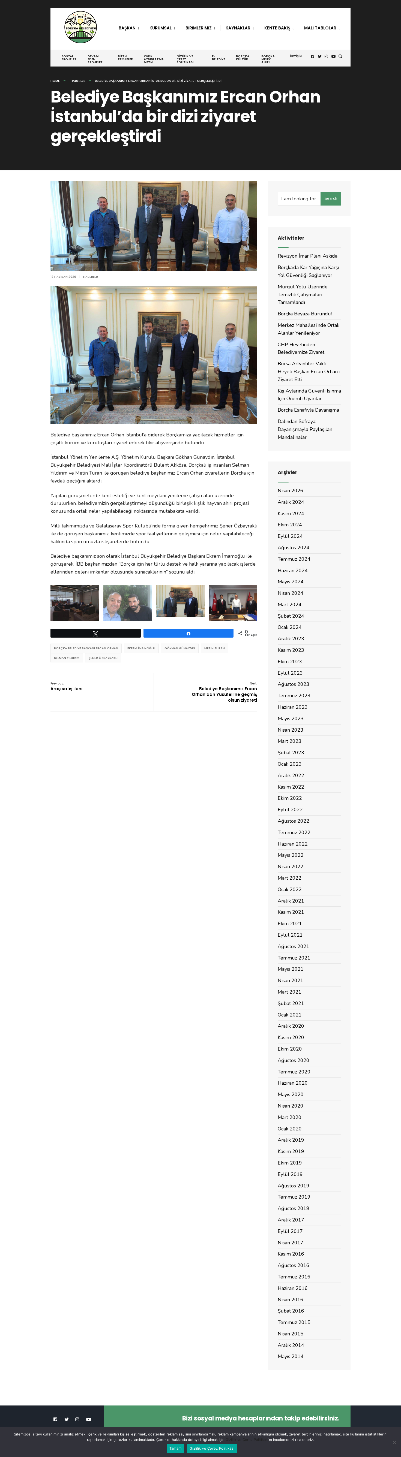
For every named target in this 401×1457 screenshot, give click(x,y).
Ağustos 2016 (293, 1265)
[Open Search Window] (340, 56)
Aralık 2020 (291, 1026)
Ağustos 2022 (293, 821)
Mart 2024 (289, 604)
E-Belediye (218, 57)
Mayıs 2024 (291, 581)
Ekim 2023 (290, 661)
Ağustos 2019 (293, 1186)
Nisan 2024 (290, 593)
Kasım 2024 (291, 513)
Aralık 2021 (291, 901)
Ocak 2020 (290, 1129)
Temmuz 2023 (294, 695)
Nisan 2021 (290, 980)
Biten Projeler (125, 57)
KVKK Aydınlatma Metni (154, 59)
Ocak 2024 (290, 627)
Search (331, 198)
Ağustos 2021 (293, 946)
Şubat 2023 (291, 752)
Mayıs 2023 (291, 718)
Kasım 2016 (291, 1254)
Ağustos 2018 (293, 1208)
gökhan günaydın (179, 648)
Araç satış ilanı (66, 686)
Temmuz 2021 (294, 958)
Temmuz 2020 (294, 1072)
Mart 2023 (289, 741)
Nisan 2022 (290, 866)
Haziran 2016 (293, 1288)
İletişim (296, 56)
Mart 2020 (289, 1117)
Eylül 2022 (290, 809)
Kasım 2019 (291, 1151)
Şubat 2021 (291, 1003)
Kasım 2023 (291, 650)
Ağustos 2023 (293, 684)
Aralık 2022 (291, 775)
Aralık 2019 (291, 1140)
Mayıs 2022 (291, 855)
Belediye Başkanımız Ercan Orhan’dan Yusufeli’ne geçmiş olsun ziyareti (224, 692)
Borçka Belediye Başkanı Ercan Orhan (86, 648)
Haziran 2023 (293, 707)
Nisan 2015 (290, 1334)
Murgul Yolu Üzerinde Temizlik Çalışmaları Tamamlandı (303, 294)
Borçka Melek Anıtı (268, 59)
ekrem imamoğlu (141, 648)
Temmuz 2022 (294, 832)
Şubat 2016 (291, 1311)
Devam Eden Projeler (95, 59)
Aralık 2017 (291, 1220)
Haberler (78, 81)
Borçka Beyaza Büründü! (305, 313)
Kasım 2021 (291, 912)
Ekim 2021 (290, 923)
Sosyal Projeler (68, 57)
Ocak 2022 (290, 889)
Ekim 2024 (290, 524)
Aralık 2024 (291, 502)
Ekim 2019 (290, 1163)
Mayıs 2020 (291, 1094)
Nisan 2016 (290, 1299)
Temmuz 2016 (294, 1277)
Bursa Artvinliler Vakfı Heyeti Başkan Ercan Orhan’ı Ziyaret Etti (309, 371)
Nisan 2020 (290, 1106)
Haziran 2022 (293, 844)
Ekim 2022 (290, 798)
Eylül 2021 (290, 935)
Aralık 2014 (291, 1345)
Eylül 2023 (290, 673)
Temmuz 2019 (294, 1197)
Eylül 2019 (290, 1174)
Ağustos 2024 (293, 547)
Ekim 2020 (290, 1049)
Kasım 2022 (291, 787)
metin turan (214, 648)
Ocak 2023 (290, 764)
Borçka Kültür (242, 57)
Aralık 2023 (291, 638)
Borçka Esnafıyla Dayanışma (308, 410)
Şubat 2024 (291, 616)
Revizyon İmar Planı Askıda (307, 256)
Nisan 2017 (290, 1242)
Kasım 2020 (291, 1037)
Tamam (175, 1448)
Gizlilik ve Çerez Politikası (184, 59)
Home (55, 81)
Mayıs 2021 (291, 969)
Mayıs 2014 (291, 1356)
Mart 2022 (289, 878)
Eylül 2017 (290, 1231)
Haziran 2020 (293, 1083)
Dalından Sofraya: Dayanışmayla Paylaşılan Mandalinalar (305, 429)
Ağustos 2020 (293, 1060)
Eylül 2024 (290, 536)
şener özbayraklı (103, 658)
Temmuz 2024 (294, 559)
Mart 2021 (289, 992)
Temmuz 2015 (294, 1322)
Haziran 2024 (293, 570)
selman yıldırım (66, 658)
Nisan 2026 (290, 490)
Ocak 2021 (290, 1015)
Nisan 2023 (290, 730)
